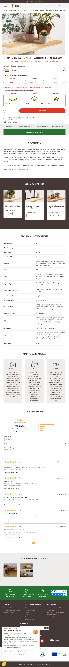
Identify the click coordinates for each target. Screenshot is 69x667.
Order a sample (12, 122)
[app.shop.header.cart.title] (64, 6)
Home (5, 10)
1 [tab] (34, 53)
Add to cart (42, 111)
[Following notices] (40, 543)
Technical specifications (25, 126)
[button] (4, 664)
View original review (9, 472)
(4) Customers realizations (34, 132)
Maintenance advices (42, 126)
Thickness (13, 78)
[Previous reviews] (30, 542)
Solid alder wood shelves (37, 10)
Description (14, 61)
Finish (55, 93)
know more (48, 87)
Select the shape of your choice (14, 66)
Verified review (62, 462)
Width (56, 78)
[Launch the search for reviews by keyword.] (65, 443)
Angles (34, 93)
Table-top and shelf (14, 10)
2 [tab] (36, 53)
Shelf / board (24, 10)
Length (34, 78)
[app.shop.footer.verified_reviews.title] (59, 593)
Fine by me (30, 658)
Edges (13, 93)
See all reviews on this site (20, 432)
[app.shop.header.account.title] (60, 6)
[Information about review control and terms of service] (28, 429)
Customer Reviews (58, 126)
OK (46, 628)
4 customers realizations (50, 61)
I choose (11, 658)
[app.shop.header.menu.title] (4, 6)
